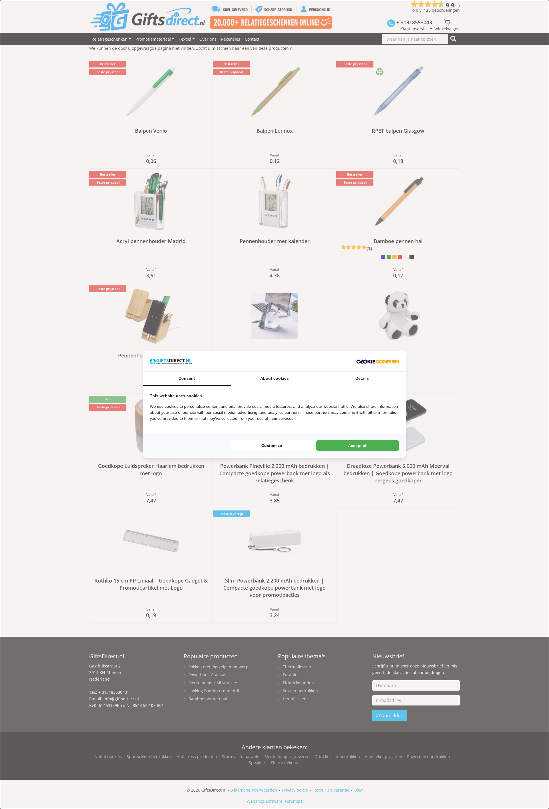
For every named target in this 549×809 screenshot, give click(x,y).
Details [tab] (362, 378)
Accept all (357, 445)
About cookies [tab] (274, 378)
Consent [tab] (186, 378)
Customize (271, 445)
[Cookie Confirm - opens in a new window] (377, 361)
